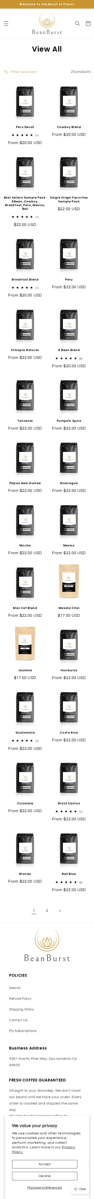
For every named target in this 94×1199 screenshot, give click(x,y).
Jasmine (25, 670)
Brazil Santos (69, 803)
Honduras (69, 670)
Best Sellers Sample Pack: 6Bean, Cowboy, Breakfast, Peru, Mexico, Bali (25, 203)
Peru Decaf (25, 127)
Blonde (25, 874)
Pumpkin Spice (69, 421)
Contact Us (18, 1020)
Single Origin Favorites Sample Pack (69, 199)
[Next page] (60, 910)
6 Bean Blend (69, 350)
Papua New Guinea (25, 483)
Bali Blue (69, 874)
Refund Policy (20, 998)
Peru (69, 279)
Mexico (69, 545)
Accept (45, 1164)
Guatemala (25, 733)
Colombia (25, 803)
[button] (6, 23)
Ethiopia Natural (25, 350)
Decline (45, 1176)
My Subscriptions (23, 1031)
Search (15, 988)
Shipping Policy (21, 1009)
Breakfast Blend (25, 279)
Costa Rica (69, 733)
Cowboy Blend (69, 127)
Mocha (25, 545)
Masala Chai (69, 608)
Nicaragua (69, 483)
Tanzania (25, 421)
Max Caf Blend (25, 608)
